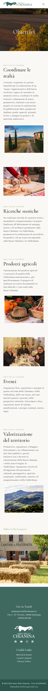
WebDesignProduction (29, 686)
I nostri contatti (24, 658)
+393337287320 (24, 618)
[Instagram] (24, 558)
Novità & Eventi (24, 654)
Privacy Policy (24, 661)
